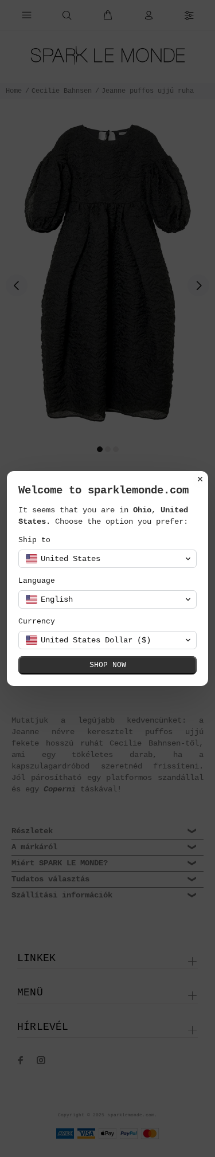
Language (36, 580)
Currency (36, 621)
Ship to (34, 540)
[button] (107, 559)
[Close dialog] (200, 479)
